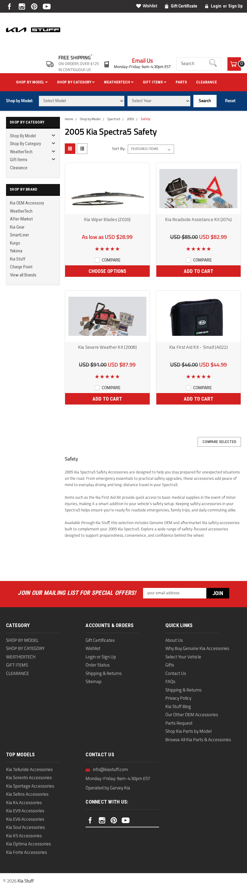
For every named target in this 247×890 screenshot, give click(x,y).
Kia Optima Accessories (28, 844)
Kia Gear (17, 227)
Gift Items (153, 82)
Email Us (142, 61)
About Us (174, 641)
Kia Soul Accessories (25, 828)
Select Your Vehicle (183, 657)
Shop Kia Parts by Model (188, 731)
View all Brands (23, 275)
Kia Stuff (17, 259)
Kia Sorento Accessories (29, 778)
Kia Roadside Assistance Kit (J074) (198, 220)
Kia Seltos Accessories (27, 794)
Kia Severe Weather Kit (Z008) (107, 347)
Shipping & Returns (104, 674)
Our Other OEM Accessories (191, 715)
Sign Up (235, 6)
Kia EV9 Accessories (25, 811)
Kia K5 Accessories (24, 836)
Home (69, 119)
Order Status (98, 665)
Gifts (169, 665)
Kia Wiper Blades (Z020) (107, 220)
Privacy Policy (178, 698)
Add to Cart (198, 271)
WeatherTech (117, 82)
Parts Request (178, 723)
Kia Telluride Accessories (29, 770)
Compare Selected (219, 442)
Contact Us (175, 674)
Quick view (107, 210)
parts (181, 82)
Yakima (16, 251)
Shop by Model (30, 82)
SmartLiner (19, 235)
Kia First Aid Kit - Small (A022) (198, 347)
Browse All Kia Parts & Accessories (198, 740)
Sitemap (94, 682)
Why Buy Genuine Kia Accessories (197, 649)
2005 (130, 119)
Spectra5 (113, 119)
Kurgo (15, 243)
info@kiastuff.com (110, 770)
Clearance (206, 82)
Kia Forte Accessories (26, 853)
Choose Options (107, 271)
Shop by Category (74, 82)
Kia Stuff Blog (178, 707)
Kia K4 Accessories (24, 803)
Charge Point (21, 267)
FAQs (170, 682)
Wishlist (150, 6)
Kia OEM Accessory (27, 203)
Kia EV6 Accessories (25, 819)
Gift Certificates (100, 641)
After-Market (21, 219)
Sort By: (118, 149)
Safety (145, 119)
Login (216, 6)
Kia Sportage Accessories (30, 786)
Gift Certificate (184, 6)
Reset (230, 101)
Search (205, 101)
